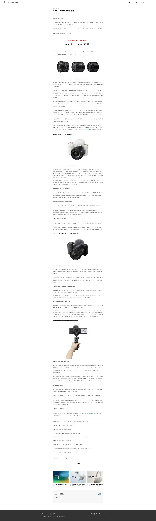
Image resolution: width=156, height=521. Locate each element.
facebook (97, 514)
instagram (94, 514)
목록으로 (78, 463)
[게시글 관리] (59, 458)
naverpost (99, 514)
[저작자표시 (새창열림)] (66, 458)
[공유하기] (57, 458)
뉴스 (144, 2)
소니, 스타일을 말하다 (60, 493)
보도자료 (57, 8)
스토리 (136, 2)
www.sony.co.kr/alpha (84, 129)
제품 (129, 2)
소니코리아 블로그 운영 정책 (47, 518)
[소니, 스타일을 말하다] (11, 2)
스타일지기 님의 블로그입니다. (60, 494)
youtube (91, 514)
